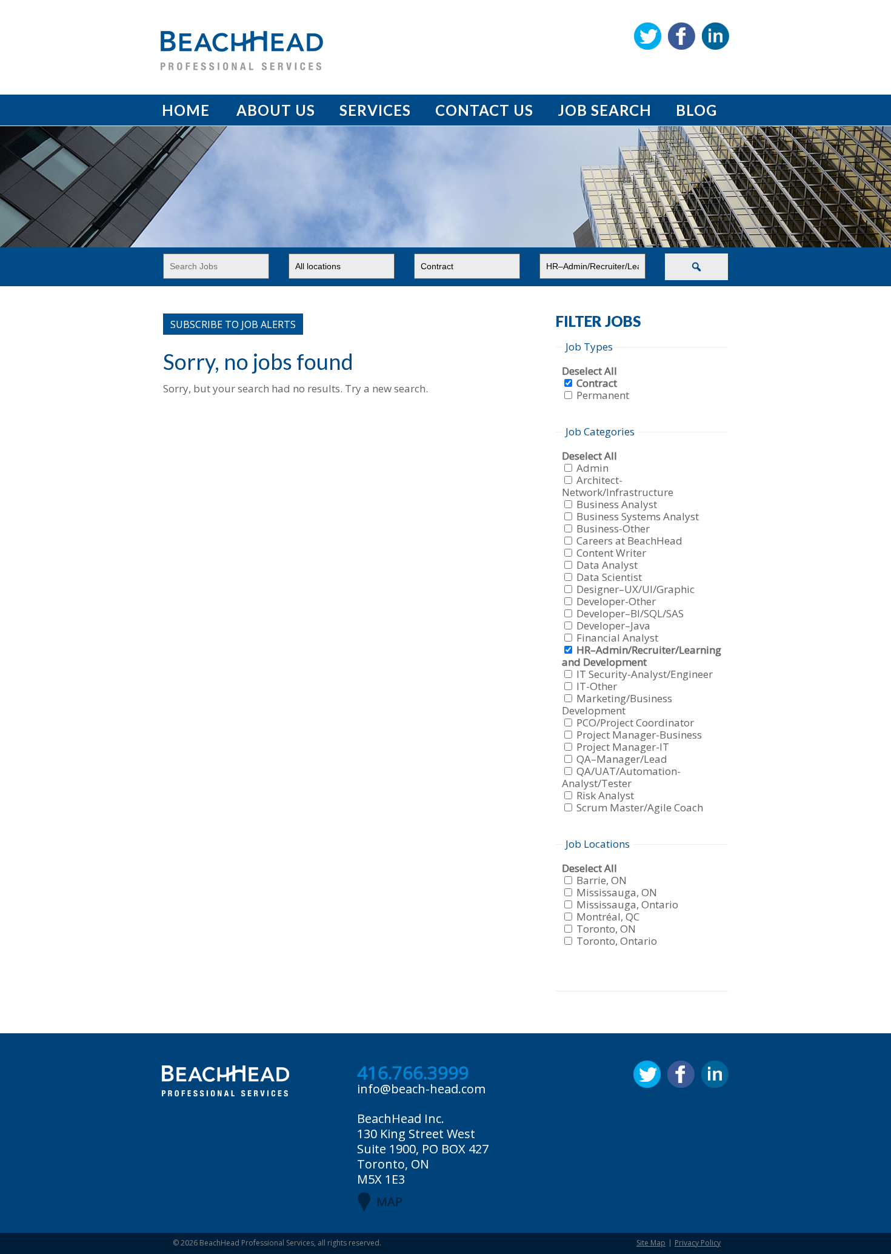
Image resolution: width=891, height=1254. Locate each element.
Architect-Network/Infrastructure (617, 486)
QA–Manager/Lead (621, 759)
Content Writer (611, 553)
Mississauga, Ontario (627, 904)
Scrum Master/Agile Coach (639, 807)
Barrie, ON (601, 880)
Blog (696, 110)
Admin (592, 468)
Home (186, 110)
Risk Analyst (605, 795)
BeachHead (242, 50)
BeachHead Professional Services (256, 1243)
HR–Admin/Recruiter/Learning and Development (641, 656)
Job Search (605, 110)
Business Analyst (616, 504)
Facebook (681, 36)
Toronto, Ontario (616, 941)
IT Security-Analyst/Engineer (644, 674)
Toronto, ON (606, 929)
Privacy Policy (698, 1243)
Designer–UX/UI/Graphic (635, 589)
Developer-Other (616, 601)
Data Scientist (609, 577)
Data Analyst (607, 565)
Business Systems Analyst (637, 516)
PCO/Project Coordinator (635, 722)
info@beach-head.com (421, 1089)
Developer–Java (613, 625)
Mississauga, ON (616, 892)
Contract (596, 383)
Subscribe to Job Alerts (233, 324)
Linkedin (715, 36)
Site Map (651, 1243)
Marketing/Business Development (617, 704)
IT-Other (596, 686)
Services (375, 110)
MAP (389, 1201)
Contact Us (484, 110)
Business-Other (613, 528)
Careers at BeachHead (629, 541)
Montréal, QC (607, 917)
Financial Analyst (617, 638)
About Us (275, 110)
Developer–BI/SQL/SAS (630, 613)
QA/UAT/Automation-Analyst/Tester (621, 777)
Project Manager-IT (622, 747)
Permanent (602, 395)
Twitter (647, 36)
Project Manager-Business (639, 735)
